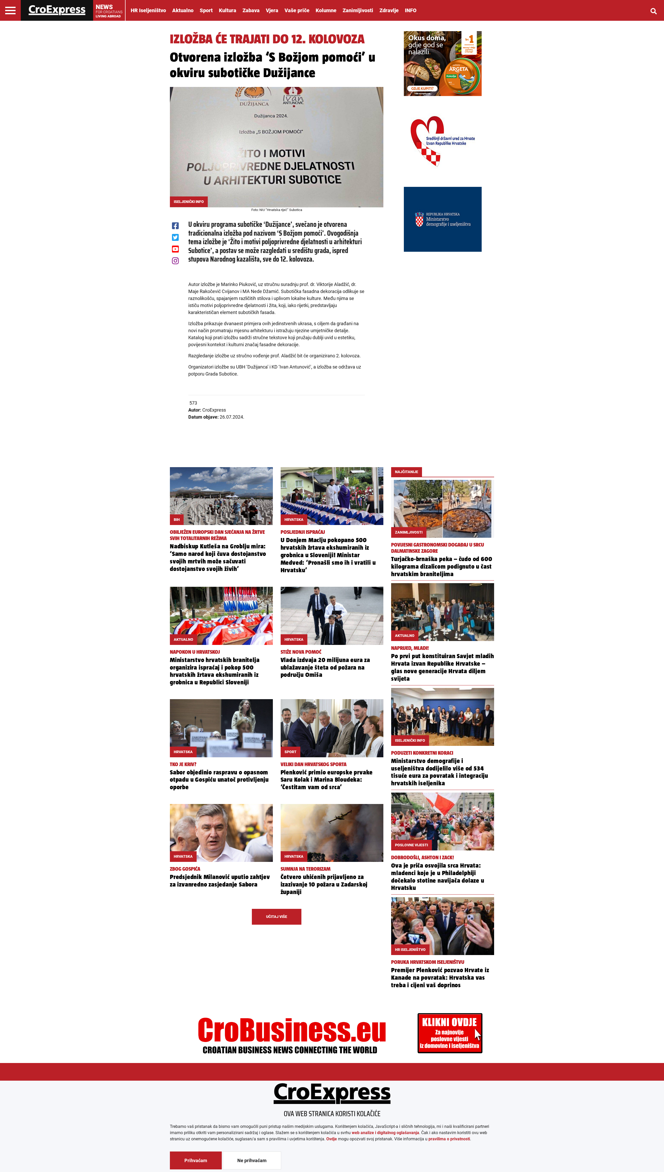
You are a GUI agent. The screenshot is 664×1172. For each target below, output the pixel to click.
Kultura (227, 10)
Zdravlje (389, 10)
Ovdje (331, 1138)
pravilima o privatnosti (449, 1138)
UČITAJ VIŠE (276, 917)
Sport (206, 10)
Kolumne (326, 10)
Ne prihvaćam (252, 1160)
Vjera (272, 10)
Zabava (251, 10)
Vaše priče (297, 10)
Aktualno (182, 10)
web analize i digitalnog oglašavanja (385, 1132)
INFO (411, 10)
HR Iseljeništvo (148, 10)
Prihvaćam (195, 1160)
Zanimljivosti (358, 10)
